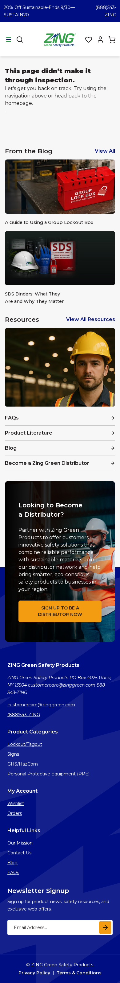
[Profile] (100, 39)
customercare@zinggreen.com (41, 705)
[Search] (19, 39)
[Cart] (112, 39)
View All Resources (90, 319)
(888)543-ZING (23, 714)
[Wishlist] (88, 39)
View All (105, 151)
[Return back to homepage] (60, 39)
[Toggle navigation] (9, 39)
